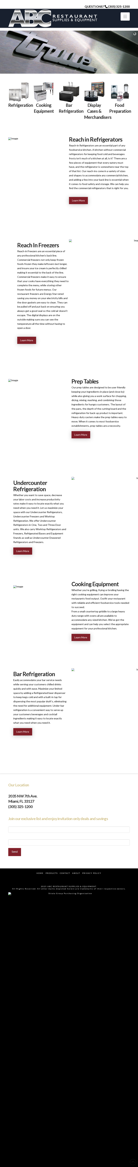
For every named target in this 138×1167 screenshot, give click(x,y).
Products (52, 873)
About (76, 873)
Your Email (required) (19, 837)
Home (39, 873)
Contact (65, 873)
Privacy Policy (91, 873)
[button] (125, 16)
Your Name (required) (20, 824)
